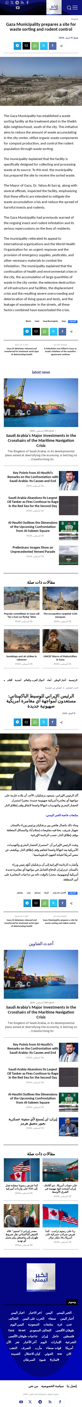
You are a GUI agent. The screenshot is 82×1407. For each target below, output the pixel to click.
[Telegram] (17, 3)
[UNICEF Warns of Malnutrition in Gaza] (60, 641)
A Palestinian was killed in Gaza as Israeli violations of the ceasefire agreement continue (60, 352)
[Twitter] (12, 3)
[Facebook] (27, 3)
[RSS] (22, 3)
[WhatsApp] (7, 3)
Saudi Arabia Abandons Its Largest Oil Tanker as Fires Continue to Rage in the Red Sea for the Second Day (32, 502)
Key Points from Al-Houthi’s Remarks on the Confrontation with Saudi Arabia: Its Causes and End (32, 477)
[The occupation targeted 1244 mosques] (60, 598)
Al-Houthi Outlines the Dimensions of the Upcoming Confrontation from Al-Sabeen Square (32, 527)
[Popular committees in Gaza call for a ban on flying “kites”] (22, 598)
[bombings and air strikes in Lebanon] (22, 641)
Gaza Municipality (50, 322)
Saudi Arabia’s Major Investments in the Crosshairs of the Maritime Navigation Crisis (41, 441)
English (74, 19)
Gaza (64, 322)
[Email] (26, 46)
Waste (28, 322)
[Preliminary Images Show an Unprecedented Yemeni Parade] (68, 555)
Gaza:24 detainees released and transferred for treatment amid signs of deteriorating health (21, 352)
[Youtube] (18, 8)
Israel (37, 322)
